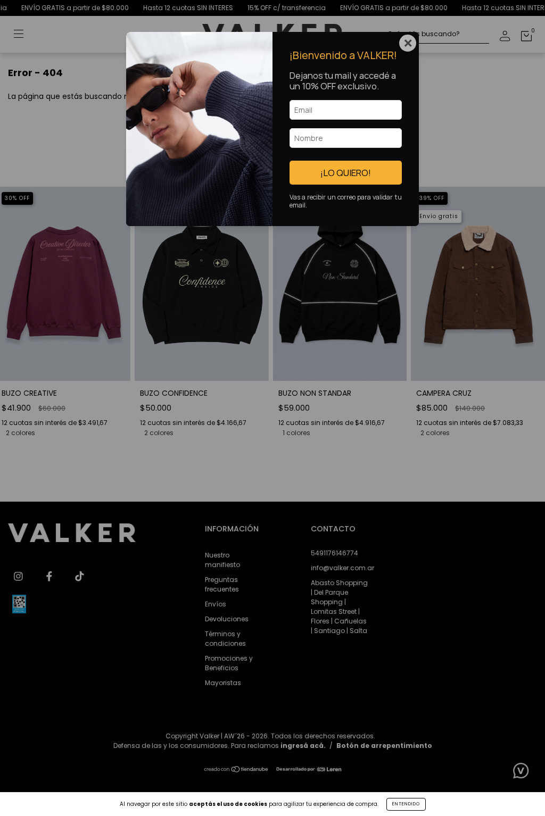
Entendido (406, 804)
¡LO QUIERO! (345, 172)
